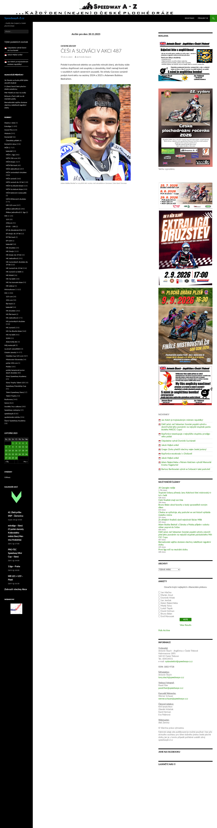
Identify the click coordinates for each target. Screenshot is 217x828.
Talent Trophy (11, 396)
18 (23, 450)
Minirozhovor (9, 289)
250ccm (9, 223)
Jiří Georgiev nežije (166, 488)
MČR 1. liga (10, 155)
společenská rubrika (12, 417)
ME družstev (11, 248)
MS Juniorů (10, 328)
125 (7, 219)
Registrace (189, 18)
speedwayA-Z (9, 414)
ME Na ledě (10, 279)
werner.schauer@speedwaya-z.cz (173, 699)
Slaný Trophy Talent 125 (15, 382)
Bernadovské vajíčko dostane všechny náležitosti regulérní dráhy (15, 105)
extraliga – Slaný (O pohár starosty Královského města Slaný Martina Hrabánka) (16, 533)
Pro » (25, 462)
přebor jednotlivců (13, 209)
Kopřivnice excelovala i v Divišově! (176, 454)
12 (26, 447)
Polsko (8, 367)
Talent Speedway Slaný (15, 392)
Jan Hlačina (166, 593)
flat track (9, 304)
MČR (6, 148)
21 (10, 454)
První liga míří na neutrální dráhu (173, 550)
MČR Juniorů (11, 179)
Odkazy (7, 477)
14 (10, 450)
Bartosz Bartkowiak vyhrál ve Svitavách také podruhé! (185, 469)
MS (5, 293)
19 (26, 450)
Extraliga (7, 126)
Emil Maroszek (167, 616)
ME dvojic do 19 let (13, 255)
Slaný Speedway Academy (16, 376)
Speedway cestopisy (12, 410)
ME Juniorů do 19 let (14, 268)
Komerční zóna (10, 144)
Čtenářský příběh (12, 140)
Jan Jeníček (166, 601)
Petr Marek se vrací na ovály (15, 93)
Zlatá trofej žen (11, 342)
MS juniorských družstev (15, 321)
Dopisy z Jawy (9, 123)
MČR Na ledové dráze (14, 189)
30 (16, 458)
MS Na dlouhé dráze (14, 331)
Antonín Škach (84, 57)
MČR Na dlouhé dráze (14, 186)
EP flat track (10, 237)
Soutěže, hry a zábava (12, 406)
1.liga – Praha (14, 567)
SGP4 (8, 338)
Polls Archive (164, 631)
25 (23, 454)
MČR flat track (11, 165)
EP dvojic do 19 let (13, 234)
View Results (185, 625)
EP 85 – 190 (11, 226)
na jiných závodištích (12, 349)
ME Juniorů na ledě (13, 272)
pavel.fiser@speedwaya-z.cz (170, 688)
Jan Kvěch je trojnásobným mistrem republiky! (182, 420)
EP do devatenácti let (14, 230)
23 (16, 454)
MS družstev (11, 311)
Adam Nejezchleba (169, 603)
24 (20, 454)
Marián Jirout (167, 595)
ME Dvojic (10, 251)
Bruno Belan (166, 614)
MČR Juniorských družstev (16, 172)
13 (6, 450)
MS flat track (11, 314)
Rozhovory (8, 399)
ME (5, 216)
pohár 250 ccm (12, 363)
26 (26, 454)
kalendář (9, 151)
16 (16, 450)
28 (10, 458)
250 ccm (9, 300)
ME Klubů (10, 275)
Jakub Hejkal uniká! (170, 445)
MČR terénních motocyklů (16, 193)
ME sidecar (10, 286)
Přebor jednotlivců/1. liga (16, 212)
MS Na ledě (10, 335)
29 (13, 458)
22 (13, 454)
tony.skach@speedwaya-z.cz (171, 678)
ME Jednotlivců (12, 258)
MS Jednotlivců (12, 318)
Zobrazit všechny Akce (15, 589)
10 (20, 447)
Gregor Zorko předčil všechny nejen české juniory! (184, 450)
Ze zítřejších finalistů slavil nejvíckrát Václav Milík (180, 520)
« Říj (7, 462)
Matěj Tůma (166, 606)
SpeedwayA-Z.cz (14, 18)
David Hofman (167, 611)
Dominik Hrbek (168, 598)
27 (6, 458)
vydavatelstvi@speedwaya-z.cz (178, 662)
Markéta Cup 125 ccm (14, 356)
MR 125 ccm (11, 205)
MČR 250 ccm (11, 158)
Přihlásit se (203, 18)
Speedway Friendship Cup (16, 386)
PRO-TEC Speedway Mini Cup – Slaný (15, 553)
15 (13, 450)
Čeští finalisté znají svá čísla (170, 500)
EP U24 (9, 241)
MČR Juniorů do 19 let (15, 182)
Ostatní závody (68, 46)
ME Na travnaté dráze (14, 282)
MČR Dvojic (10, 162)
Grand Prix (8, 130)
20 (6, 454)
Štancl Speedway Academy (14, 421)
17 (20, 450)
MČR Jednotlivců (12, 169)
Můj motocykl (9, 345)
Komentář (8, 137)
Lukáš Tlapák (167, 609)
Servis (6, 403)
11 (23, 447)
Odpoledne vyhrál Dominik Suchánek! (178, 441)
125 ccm (9, 296)
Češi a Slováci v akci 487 (91, 51)
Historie (7, 133)
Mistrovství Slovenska (14, 359)
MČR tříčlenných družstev (16, 199)
